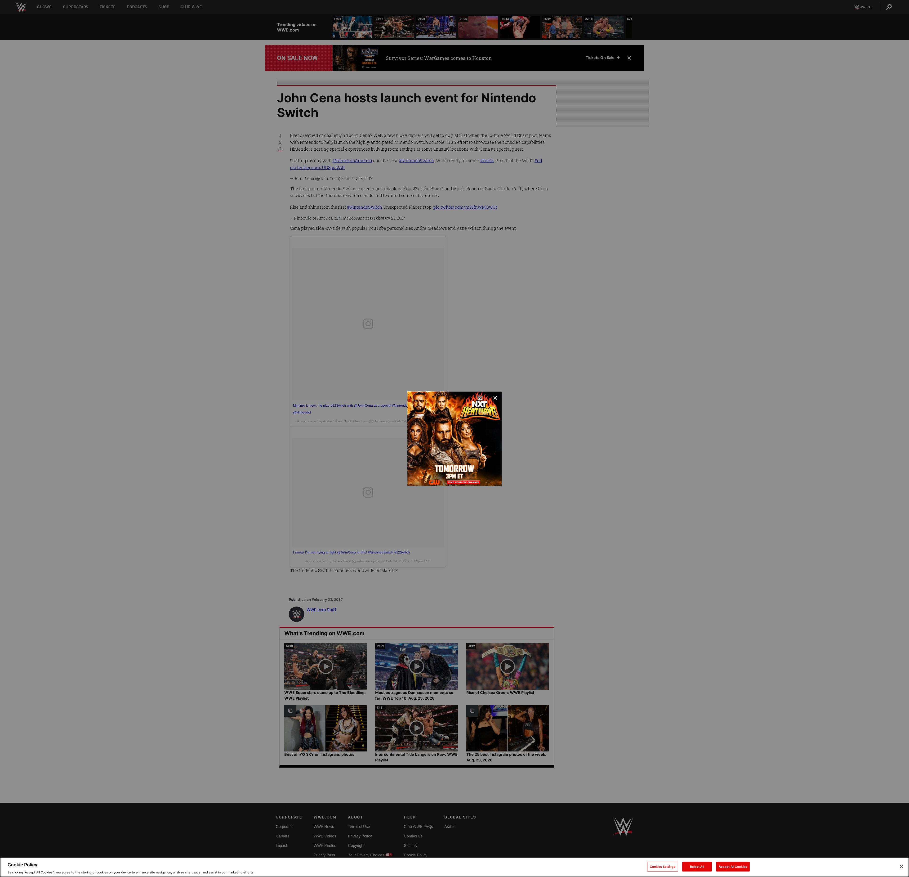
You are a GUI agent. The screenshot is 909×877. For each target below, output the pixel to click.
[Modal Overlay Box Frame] (454, 438)
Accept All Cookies (733, 866)
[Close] (901, 866)
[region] (454, 867)
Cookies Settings (662, 866)
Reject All (697, 866)
